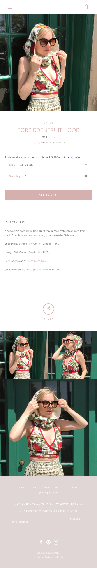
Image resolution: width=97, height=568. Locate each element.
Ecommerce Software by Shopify (48, 557)
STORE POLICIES (49, 493)
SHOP (33, 487)
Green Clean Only (36, 260)
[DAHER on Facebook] (41, 542)
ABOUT (58, 487)
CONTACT (73, 487)
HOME (21, 487)
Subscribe (76, 519)
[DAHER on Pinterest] (48, 542)
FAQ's (45, 487)
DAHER (56, 553)
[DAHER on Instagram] (56, 542)
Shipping (35, 142)
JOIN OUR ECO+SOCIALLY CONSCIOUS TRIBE (48, 504)
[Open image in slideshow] (48, 62)
